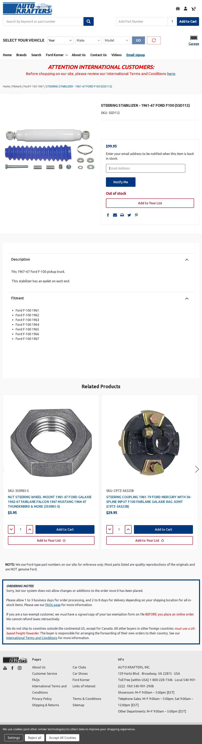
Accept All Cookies (62, 738)
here (171, 73)
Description (20, 259)
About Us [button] (39, 667)
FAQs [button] (36, 680)
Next (197, 469)
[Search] (88, 21)
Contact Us (98, 55)
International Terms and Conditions (31, 638)
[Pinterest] (136, 215)
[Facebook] (108, 215)
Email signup (135, 55)
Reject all (34, 738)
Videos (116, 55)
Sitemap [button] (78, 705)
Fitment (17, 298)
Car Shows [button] (80, 673)
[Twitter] (129, 215)
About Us (79, 55)
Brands (21, 55)
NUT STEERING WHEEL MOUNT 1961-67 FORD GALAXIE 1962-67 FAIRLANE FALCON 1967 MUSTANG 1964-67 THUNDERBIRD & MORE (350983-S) (50, 501)
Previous (4, 469)
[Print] (122, 215)
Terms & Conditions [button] (87, 699)
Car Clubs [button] (79, 667)
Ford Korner (55, 55)
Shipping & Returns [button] (45, 705)
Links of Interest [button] (84, 686)
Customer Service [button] (44, 673)
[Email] (115, 215)
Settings (14, 738)
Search (36, 55)
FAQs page (53, 605)
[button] (194, 40)
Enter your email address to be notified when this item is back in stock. (150, 156)
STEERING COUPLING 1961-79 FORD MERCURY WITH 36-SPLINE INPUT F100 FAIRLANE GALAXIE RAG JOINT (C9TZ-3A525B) (148, 501)
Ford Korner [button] (81, 680)
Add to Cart (188, 21)
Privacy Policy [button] (42, 699)
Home (7, 55)
